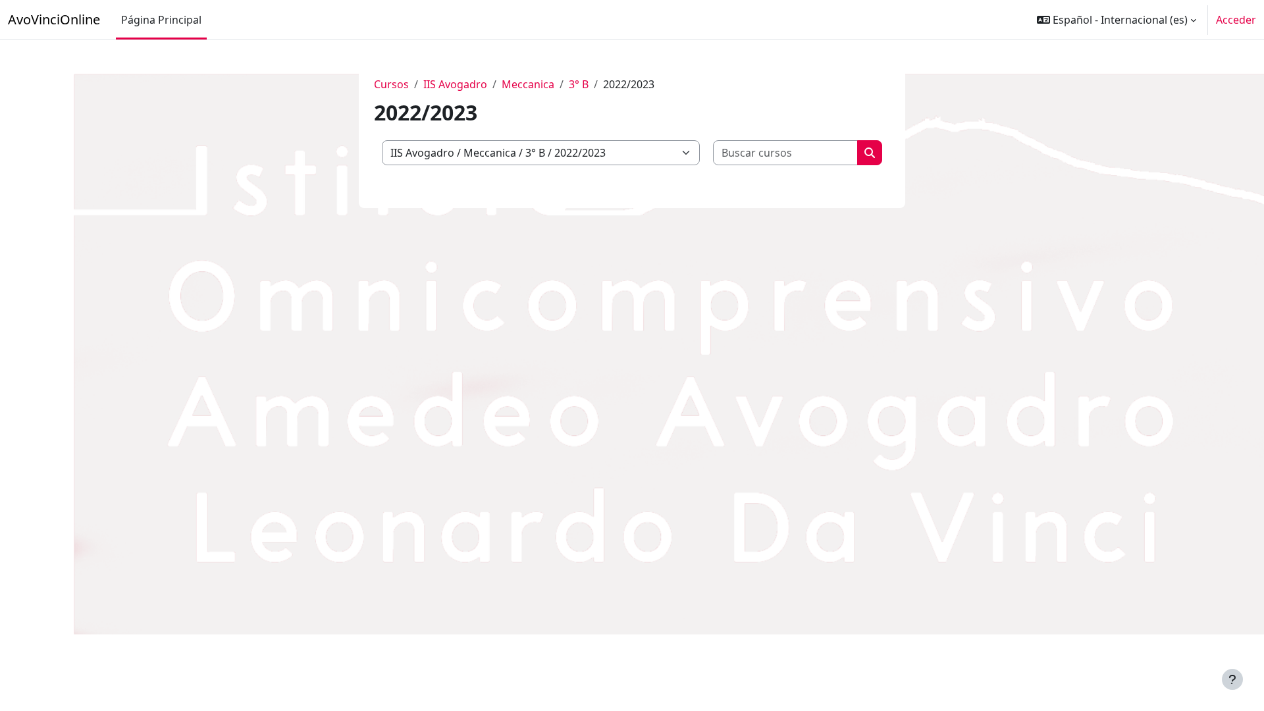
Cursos (391, 84)
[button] (1116, 20)
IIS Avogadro (455, 84)
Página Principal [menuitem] (161, 20)
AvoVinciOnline (54, 19)
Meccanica (528, 84)
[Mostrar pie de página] (1232, 679)
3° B (579, 84)
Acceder (1236, 20)
